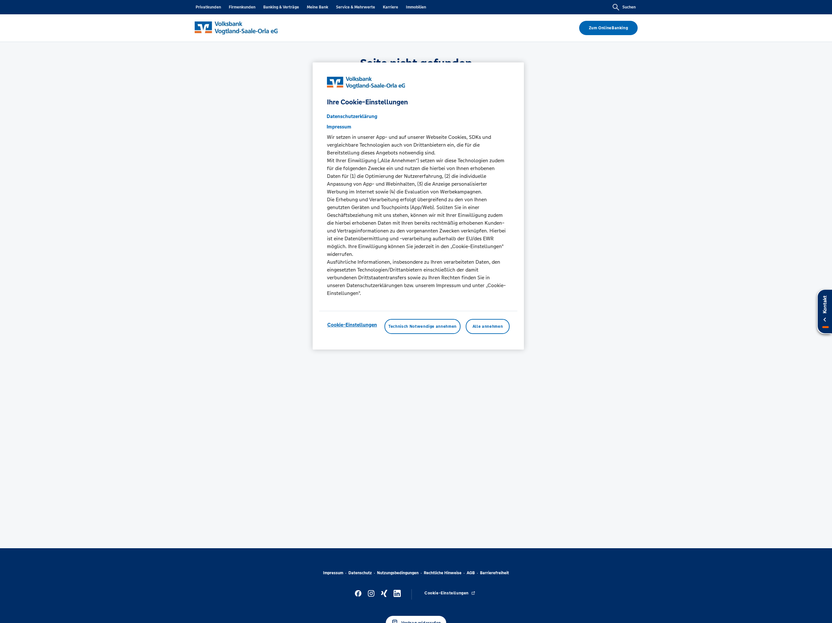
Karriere (390, 7)
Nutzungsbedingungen (398, 573)
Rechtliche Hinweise (443, 573)
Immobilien (416, 7)
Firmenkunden (242, 7)
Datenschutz (360, 573)
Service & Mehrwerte (355, 7)
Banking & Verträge (281, 7)
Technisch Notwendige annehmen (422, 326)
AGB (471, 573)
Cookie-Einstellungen (352, 324)
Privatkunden (208, 7)
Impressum (333, 573)
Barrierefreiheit (494, 573)
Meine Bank (317, 7)
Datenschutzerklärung (352, 116)
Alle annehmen (488, 326)
